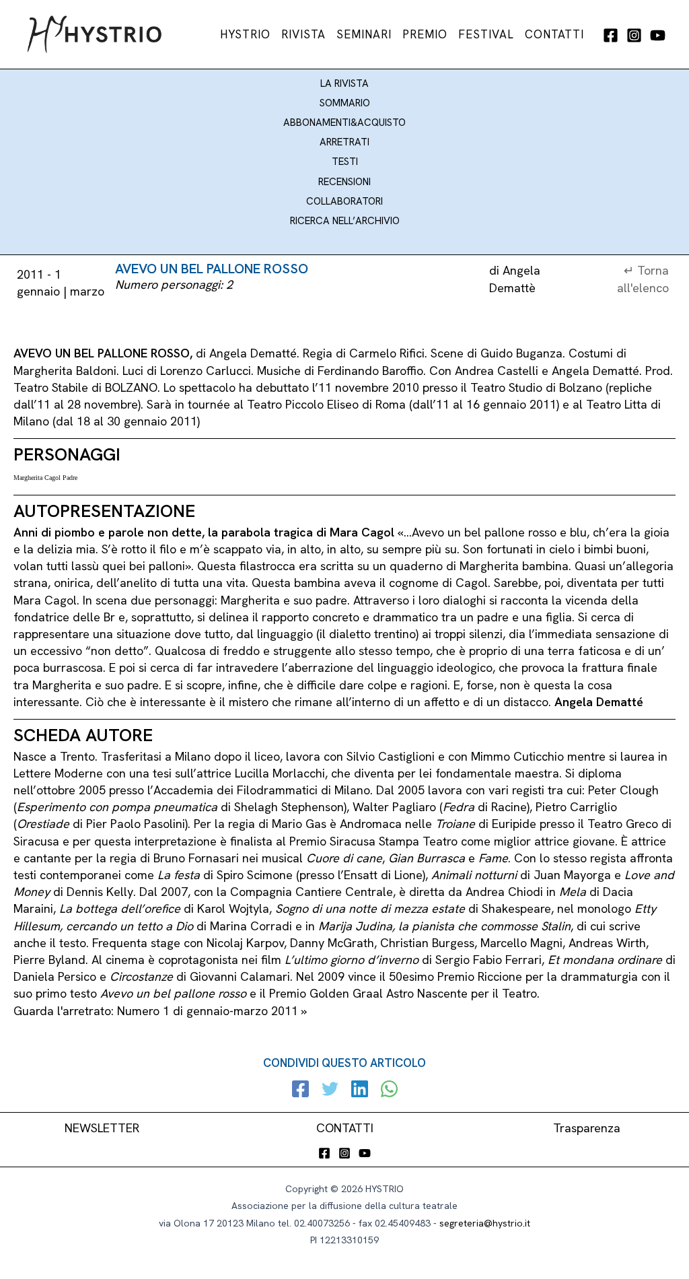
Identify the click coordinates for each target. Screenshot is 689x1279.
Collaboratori (344, 201)
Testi (345, 161)
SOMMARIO (345, 103)
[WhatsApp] (389, 1090)
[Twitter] (330, 1090)
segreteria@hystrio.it (484, 1223)
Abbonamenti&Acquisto (344, 122)
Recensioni (344, 181)
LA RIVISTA (344, 83)
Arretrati (344, 142)
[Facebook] (610, 35)
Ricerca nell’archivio (345, 221)
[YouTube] (657, 35)
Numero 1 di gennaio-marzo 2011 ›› (212, 1010)
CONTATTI (344, 1128)
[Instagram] (634, 35)
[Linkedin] (359, 1090)
